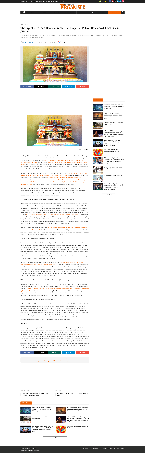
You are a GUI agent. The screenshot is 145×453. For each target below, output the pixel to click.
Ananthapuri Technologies (33, 450)
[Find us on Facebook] (110, 1)
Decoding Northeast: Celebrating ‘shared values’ (41, 418)
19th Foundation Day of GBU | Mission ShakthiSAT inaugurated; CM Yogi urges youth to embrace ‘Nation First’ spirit (42, 428)
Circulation (39, 1)
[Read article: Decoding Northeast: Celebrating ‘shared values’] (25, 420)
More (102, 12)
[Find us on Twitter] (115, 1)
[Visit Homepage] (72, 6)
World (44, 12)
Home (21, 24)
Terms (89, 448)
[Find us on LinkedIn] (118, 1)
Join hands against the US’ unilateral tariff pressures (77, 427)
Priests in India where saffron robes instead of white (51, 176)
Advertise (45, 1)
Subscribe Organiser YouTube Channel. (55, 359)
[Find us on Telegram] (120, 1)
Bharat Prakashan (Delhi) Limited (28, 448)
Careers (50, 1)
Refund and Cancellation (106, 448)
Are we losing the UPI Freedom (113, 176)
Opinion (81, 12)
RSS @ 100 (92, 12)
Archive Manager (28, 42)
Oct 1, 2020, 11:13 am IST (42, 42)
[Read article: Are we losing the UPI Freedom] (98, 178)
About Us (55, 1)
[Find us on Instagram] (123, 1)
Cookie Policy (96, 448)
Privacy (85, 448)
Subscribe (114, 12)
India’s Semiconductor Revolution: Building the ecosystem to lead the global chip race (41, 409)
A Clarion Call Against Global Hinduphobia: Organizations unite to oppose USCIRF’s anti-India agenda (114, 160)
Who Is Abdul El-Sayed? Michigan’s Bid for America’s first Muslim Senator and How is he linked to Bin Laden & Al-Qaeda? (78, 419)
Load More (54, 438)
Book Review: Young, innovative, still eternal (113, 168)
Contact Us (61, 1)
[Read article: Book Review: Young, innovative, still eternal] (98, 170)
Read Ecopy (32, 1)
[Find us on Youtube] (113, 1)
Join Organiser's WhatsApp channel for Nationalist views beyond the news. (54, 361)
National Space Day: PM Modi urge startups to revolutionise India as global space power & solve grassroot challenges (114, 186)
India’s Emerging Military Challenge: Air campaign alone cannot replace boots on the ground (77, 409)
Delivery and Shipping (119, 448)
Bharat (33, 12)
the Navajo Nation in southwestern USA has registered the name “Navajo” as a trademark (53, 215)
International (69, 12)
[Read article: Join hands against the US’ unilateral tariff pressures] (61, 429)
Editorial (56, 12)
